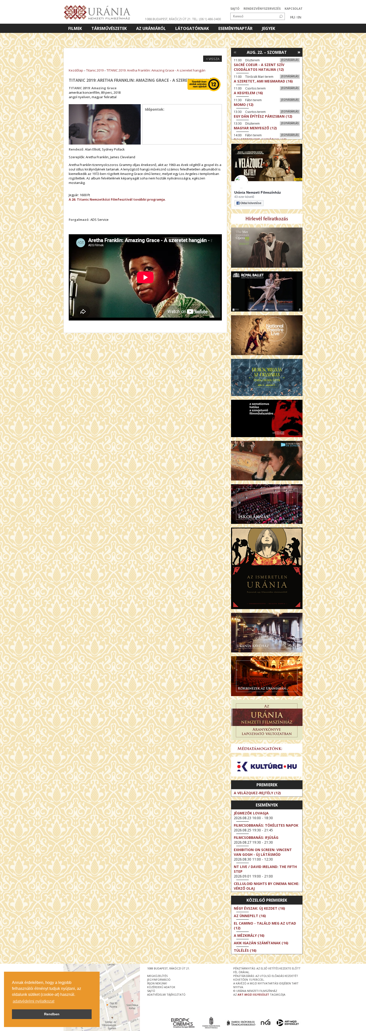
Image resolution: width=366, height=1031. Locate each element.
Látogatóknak (192, 28)
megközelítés (157, 976)
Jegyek (268, 28)
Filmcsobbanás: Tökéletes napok (266, 825)
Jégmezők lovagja (251, 813)
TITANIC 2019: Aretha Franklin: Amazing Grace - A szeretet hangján (156, 70)
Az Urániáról (151, 28)
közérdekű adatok (161, 987)
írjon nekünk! (157, 983)
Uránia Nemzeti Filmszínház (257, 192)
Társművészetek (109, 28)
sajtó (151, 991)
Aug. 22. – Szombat (267, 52)
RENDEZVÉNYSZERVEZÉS (262, 8)
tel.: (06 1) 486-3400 (206, 19)
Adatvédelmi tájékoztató (166, 994)
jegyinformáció (159, 979)
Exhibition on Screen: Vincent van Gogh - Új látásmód (263, 852)
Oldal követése (250, 203)
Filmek (75, 28)
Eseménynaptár (235, 28)
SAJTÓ (235, 8)
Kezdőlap (76, 70)
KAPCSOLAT (294, 8)
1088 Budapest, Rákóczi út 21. (168, 19)
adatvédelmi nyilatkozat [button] (33, 1001)
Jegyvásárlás (290, 60)
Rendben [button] (52, 1014)
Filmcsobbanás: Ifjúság (256, 837)
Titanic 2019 (95, 70)
